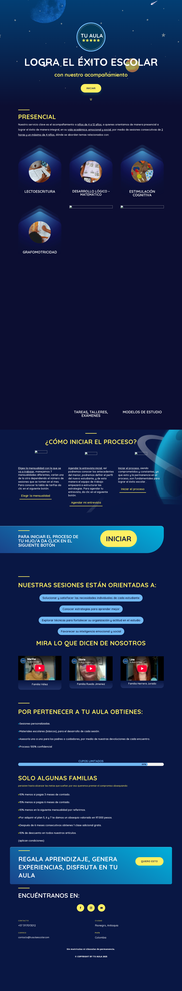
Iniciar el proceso (132, 489)
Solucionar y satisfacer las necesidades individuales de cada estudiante (91, 598)
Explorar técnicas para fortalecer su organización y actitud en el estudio (91, 620)
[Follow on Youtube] (101, 908)
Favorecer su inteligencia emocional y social (91, 631)
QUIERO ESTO (149, 861)
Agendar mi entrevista (86, 502)
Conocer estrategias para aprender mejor (91, 609)
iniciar (91, 88)
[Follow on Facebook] (80, 908)
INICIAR (118, 538)
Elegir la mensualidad (35, 495)
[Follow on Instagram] (91, 908)
